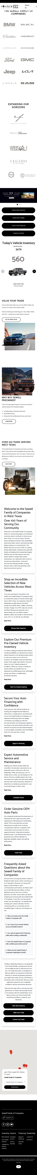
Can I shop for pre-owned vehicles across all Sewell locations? (17, 925)
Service (13, 1133)
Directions (30, 1140)
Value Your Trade (18, 1012)
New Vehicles (5, 1137)
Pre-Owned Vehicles (5, 1141)
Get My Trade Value (11, 320)
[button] (24, 1065)
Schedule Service (18, 797)
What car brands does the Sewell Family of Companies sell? (17, 917)
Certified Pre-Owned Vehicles (5, 1146)
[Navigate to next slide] (35, 195)
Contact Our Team (18, 1019)
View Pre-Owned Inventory (18, 687)
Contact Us (9, 1117)
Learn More (8, 421)
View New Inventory (18, 1006)
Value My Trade (21, 1143)
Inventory (5, 1133)
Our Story (8, 464)
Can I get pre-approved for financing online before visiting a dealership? (18, 934)
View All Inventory (17, 246)
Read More (7, 621)
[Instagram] (8, 1124)
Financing (22, 1133)
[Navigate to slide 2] (19, 204)
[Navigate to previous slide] (1, 195)
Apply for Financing (18, 743)
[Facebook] (4, 1124)
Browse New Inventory (18, 628)
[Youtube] (12, 1124)
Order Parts (18, 852)
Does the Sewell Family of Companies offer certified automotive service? (18, 942)
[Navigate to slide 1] (17, 204)
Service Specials (12, 1143)
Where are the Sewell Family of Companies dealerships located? (16, 951)
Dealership (31, 1133)
